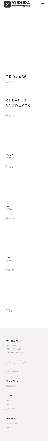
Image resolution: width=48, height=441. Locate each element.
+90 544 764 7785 (13, 349)
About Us (9, 400)
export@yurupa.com (14, 352)
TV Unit (9, 157)
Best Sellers (11, 386)
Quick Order (11, 408)
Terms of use (11, 423)
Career (8, 404)
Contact (9, 427)
